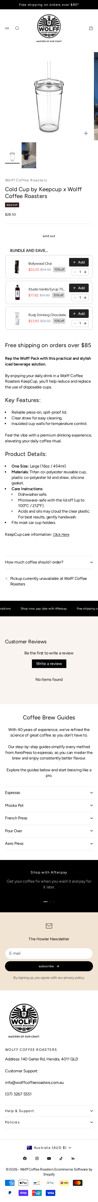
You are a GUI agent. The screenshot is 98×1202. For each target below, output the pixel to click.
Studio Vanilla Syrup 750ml (47, 289)
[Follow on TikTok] (61, 1158)
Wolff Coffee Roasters (26, 180)
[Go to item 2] (29, 155)
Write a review (49, 663)
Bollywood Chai (40, 263)
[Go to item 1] (12, 155)
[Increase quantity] (85, 272)
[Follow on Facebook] (25, 1158)
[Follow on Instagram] (37, 1158)
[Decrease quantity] (75, 272)
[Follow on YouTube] (49, 1158)
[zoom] (86, 133)
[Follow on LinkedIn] (73, 1158)
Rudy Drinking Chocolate (47, 315)
